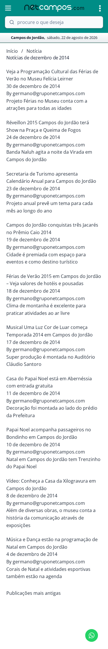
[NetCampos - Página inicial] (54, 8)
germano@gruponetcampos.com (49, 93)
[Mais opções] (100, 8)
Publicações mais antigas (33, 593)
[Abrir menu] (8, 8)
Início (12, 51)
